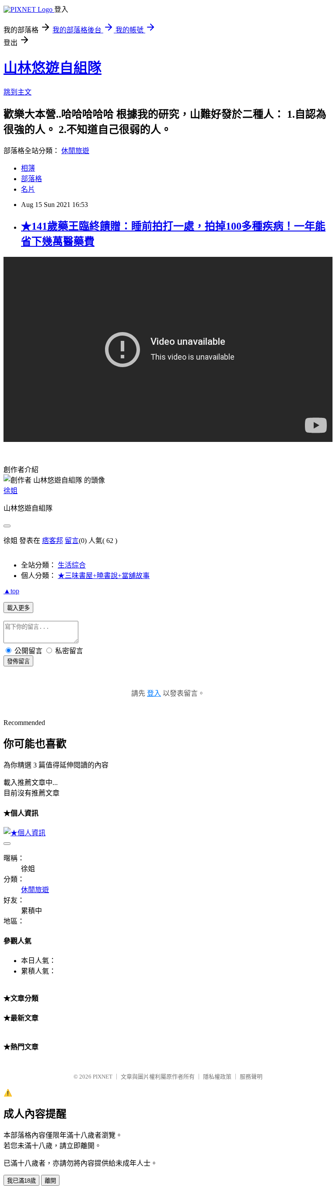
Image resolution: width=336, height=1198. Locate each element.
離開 (50, 1180)
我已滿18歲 (21, 1180)
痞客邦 (52, 540)
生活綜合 (72, 565)
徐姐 (11, 490)
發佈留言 (18, 661)
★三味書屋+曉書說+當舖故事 (104, 575)
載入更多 (18, 608)
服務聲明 (251, 1076)
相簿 (28, 168)
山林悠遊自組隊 (53, 68)
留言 (72, 540)
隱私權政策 (217, 1076)
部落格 (31, 178)
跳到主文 (18, 92)
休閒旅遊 (75, 150)
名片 (28, 189)
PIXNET (102, 1076)
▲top (11, 591)
